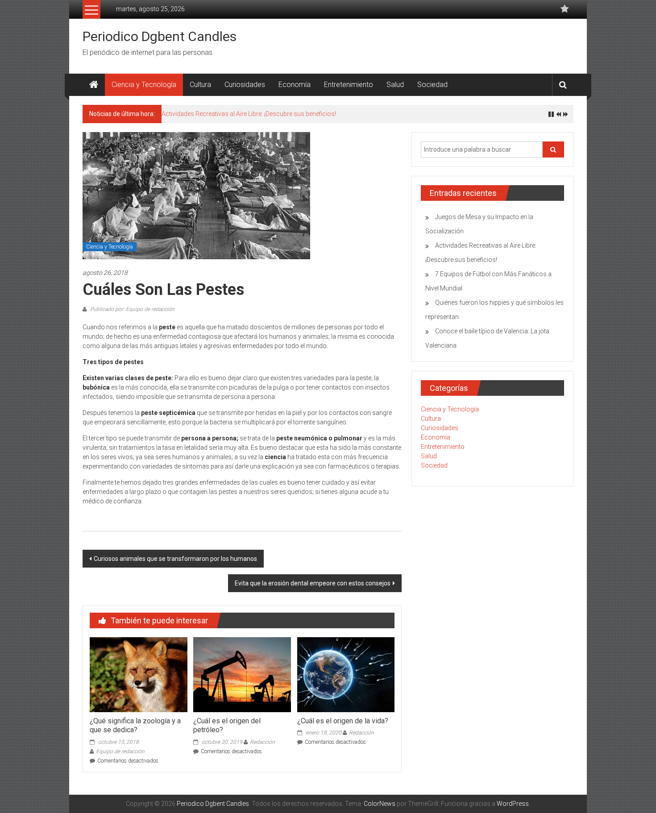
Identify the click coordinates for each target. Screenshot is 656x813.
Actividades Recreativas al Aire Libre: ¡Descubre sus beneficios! (249, 113)
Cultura (200, 84)
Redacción (262, 742)
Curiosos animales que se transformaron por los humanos (175, 558)
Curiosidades (244, 84)
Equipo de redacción (120, 751)
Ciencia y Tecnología (144, 84)
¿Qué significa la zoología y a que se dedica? (135, 725)
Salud (395, 84)
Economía (294, 84)
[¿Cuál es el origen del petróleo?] (242, 674)
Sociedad (432, 84)
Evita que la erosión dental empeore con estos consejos (312, 583)
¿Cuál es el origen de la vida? (342, 721)
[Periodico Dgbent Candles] (94, 85)
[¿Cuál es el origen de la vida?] (345, 674)
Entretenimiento (348, 84)
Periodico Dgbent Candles (160, 36)
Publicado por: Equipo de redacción (131, 309)
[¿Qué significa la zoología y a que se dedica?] (138, 674)
